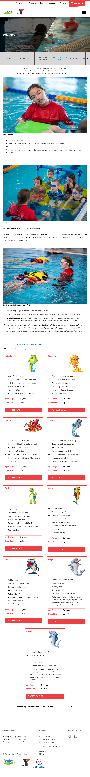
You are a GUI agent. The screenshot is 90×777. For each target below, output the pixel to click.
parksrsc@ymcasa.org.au (51, 746)
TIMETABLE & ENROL (14, 410)
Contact (51, 3)
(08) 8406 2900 (48, 743)
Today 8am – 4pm (36, 3)
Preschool (12, 349)
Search (21, 3)
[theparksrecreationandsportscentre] (70, 737)
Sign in (62, 3)
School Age (22, 349)
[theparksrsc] (75, 737)
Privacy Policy (22, 754)
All (5, 349)
